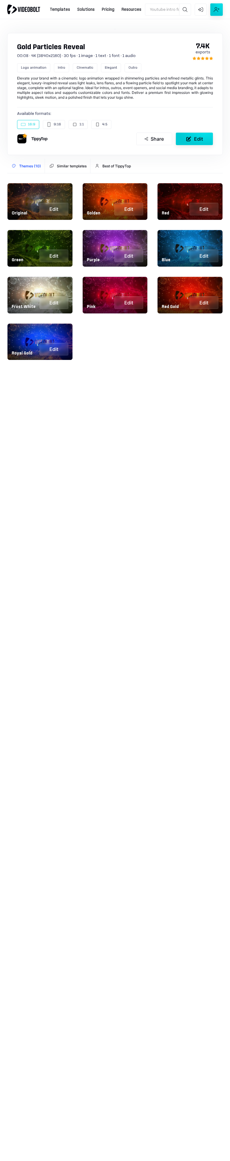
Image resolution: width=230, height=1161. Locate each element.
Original (19, 213)
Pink (91, 307)
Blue (166, 260)
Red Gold (170, 307)
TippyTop (39, 139)
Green (17, 260)
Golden (93, 213)
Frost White (24, 307)
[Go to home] (23, 9)
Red (165, 213)
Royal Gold (22, 353)
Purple (93, 260)
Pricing (108, 9)
